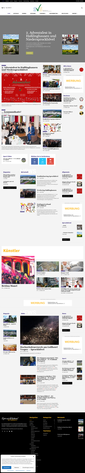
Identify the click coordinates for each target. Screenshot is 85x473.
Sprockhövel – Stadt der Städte (9, 324)
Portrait (44, 72)
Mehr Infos (29, 53)
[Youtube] (12, 431)
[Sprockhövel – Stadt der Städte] (10, 319)
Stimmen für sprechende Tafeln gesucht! (69, 182)
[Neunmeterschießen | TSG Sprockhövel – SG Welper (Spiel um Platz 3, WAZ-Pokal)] (28, 379)
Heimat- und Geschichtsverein (52, 75)
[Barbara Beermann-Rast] (48, 282)
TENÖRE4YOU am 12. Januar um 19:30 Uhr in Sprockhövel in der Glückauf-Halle (69, 99)
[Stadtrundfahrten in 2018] (10, 333)
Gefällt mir (34, 158)
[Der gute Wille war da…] (10, 347)
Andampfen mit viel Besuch (8, 182)
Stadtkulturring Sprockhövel (51, 119)
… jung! (64, 225)
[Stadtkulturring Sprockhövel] (52, 113)
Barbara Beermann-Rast (44, 289)
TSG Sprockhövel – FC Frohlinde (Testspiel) (11, 159)
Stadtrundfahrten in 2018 (8, 338)
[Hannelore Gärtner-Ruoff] (81, 107)
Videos (21, 344)
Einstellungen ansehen (28, 467)
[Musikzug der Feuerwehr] (52, 97)
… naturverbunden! (11, 53)
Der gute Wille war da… (9, 352)
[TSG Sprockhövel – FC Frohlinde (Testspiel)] (23, 160)
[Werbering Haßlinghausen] (52, 143)
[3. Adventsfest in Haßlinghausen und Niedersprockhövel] (21, 87)
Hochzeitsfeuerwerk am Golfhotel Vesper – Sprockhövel (39, 348)
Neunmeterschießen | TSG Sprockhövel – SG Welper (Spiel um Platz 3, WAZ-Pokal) (46, 379)
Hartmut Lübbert (68, 112)
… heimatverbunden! (11, 42)
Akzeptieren (7, 467)
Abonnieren (50, 158)
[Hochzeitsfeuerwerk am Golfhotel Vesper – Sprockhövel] (39, 330)
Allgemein (5, 322)
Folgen (42, 158)
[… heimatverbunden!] (11, 39)
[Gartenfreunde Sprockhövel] (52, 83)
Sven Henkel (4, 71)
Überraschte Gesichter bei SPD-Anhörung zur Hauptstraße (9, 176)
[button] (33, 456)
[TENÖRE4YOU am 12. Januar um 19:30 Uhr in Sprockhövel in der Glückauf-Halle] (81, 99)
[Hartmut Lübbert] (81, 113)
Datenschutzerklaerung (20, 470)
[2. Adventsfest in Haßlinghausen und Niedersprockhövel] (79, 191)
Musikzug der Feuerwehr (50, 103)
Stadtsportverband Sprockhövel (48, 134)
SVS (43, 76)
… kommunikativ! (70, 42)
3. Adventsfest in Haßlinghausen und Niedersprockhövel (20, 68)
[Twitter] (7, 431)
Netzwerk (45, 117)
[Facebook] (2, 431)
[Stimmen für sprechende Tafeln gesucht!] (79, 183)
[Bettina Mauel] (18, 270)
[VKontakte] (9, 431)
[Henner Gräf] (72, 266)
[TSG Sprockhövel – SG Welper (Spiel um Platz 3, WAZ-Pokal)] (28, 399)
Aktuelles (4, 65)
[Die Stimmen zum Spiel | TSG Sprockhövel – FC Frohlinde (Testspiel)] (28, 361)
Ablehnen (16, 467)
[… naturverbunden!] (11, 49)
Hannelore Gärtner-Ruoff (70, 106)
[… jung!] (79, 227)
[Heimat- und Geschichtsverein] (52, 69)
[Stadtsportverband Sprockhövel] (52, 128)
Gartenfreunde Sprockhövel (51, 89)
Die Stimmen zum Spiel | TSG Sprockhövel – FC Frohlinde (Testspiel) (47, 359)
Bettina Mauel (9, 286)
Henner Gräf (65, 273)
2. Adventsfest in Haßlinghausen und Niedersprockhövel (41, 36)
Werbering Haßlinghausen (51, 149)
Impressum (29, 470)
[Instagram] (5, 431)
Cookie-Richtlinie (10, 470)
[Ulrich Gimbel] (48, 266)
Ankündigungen (7, 336)
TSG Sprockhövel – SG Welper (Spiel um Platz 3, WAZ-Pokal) (46, 397)
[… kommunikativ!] (70, 39)
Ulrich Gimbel (41, 273)
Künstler (3, 283)
